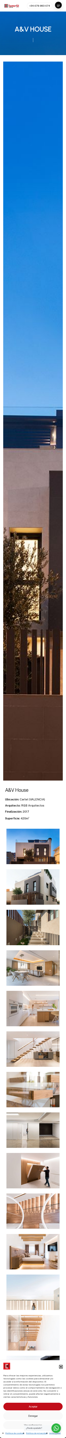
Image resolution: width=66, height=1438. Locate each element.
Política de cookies (14, 1433)
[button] (61, 1366)
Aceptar (33, 1406)
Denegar (33, 1415)
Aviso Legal (55, 1433)
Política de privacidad (37, 1433)
